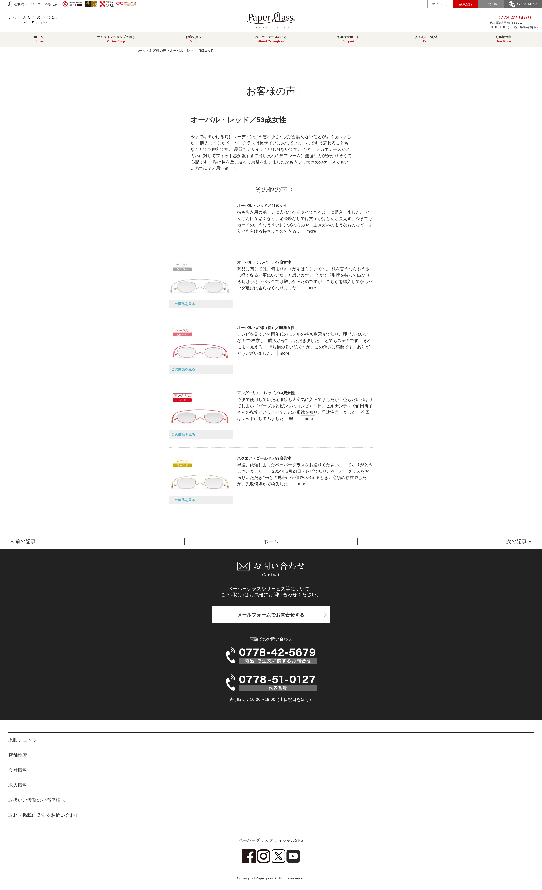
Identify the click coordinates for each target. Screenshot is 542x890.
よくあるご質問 (426, 39)
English (491, 4)
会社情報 (17, 770)
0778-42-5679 (516, 21)
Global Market (527, 4)
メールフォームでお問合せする (271, 614)
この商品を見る (183, 304)
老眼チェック (22, 740)
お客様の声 (503, 39)
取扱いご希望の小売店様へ (36, 800)
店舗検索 (17, 755)
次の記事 (516, 541)
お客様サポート (348, 39)
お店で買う (194, 39)
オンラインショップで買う (116, 39)
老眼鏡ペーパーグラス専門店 (35, 4)
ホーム (38, 39)
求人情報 (17, 785)
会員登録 (466, 4)
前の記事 (25, 541)
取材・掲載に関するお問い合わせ (44, 815)
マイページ (440, 4)
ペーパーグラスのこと (271, 39)
